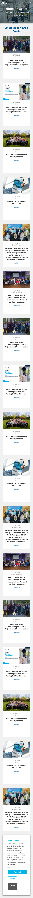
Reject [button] (12, 879)
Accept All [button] (17, 872)
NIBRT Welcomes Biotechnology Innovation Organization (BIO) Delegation (16, 63)
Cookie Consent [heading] (13, 841)
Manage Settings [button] (12, 886)
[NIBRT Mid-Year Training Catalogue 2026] (16, 185)
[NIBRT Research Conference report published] (16, 138)
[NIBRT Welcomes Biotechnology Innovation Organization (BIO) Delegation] (16, 44)
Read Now (16, 68)
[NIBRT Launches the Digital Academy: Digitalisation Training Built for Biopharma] (16, 91)
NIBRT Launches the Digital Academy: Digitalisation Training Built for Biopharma (16, 110)
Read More (11, 867)
